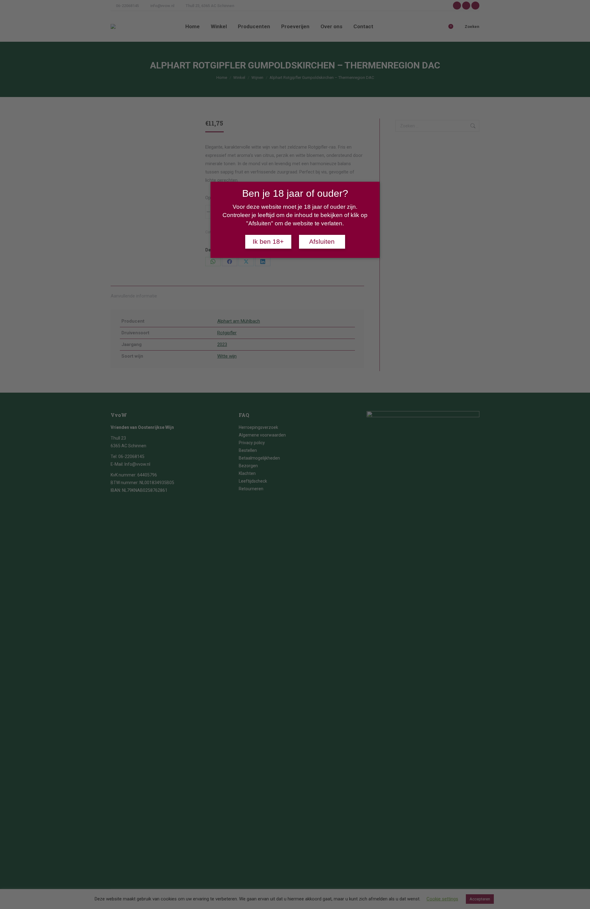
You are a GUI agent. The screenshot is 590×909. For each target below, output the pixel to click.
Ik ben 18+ (268, 241)
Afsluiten (322, 241)
